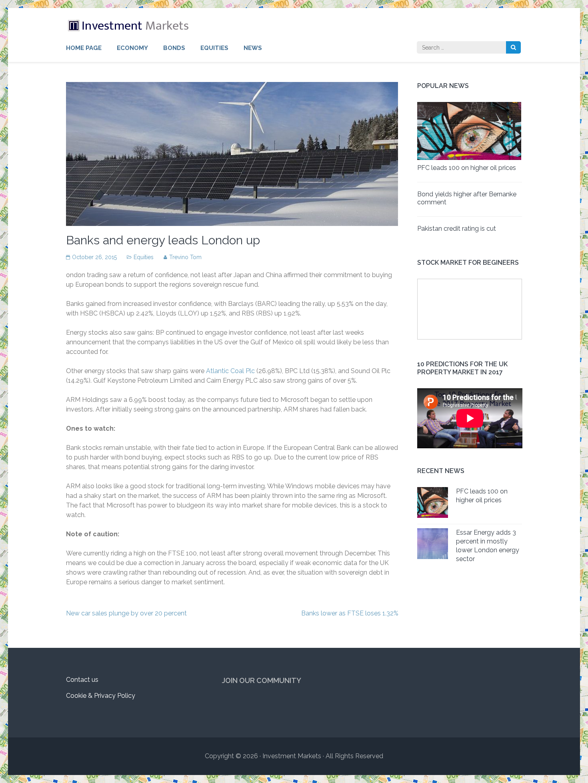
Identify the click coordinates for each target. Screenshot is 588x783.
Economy (132, 48)
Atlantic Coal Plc (230, 371)
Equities (214, 48)
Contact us (82, 679)
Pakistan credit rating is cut (456, 228)
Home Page (84, 48)
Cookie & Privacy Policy (100, 695)
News (253, 48)
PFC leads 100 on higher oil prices (466, 168)
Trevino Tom (185, 257)
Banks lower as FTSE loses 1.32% (349, 613)
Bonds (174, 48)
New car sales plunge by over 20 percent (126, 613)
